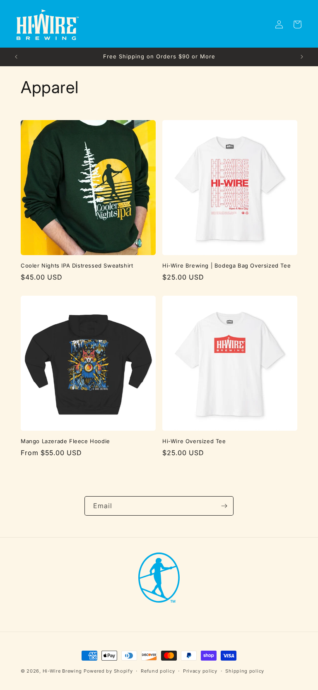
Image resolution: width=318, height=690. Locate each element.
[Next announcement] (302, 57)
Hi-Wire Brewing (63, 671)
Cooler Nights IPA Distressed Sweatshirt (77, 265)
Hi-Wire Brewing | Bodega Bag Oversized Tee (226, 265)
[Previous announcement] (16, 57)
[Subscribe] (224, 506)
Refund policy (158, 671)
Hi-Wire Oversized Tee (194, 441)
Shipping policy (244, 671)
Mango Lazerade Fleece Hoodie (65, 441)
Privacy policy (200, 671)
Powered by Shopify (108, 671)
